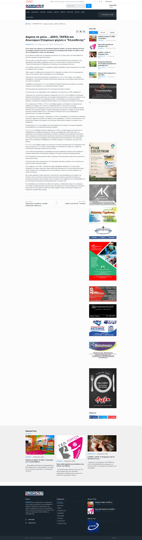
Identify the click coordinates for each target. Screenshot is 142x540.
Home (29, 24)
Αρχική (28, 12)
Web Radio (31, 519)
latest (93, 32)
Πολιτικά (77, 12)
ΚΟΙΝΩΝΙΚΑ (101, 40)
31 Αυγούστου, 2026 (38, 457)
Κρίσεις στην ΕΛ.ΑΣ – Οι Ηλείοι (75, 202)
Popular (103, 32)
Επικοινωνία (32, 523)
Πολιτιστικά (70, 12)
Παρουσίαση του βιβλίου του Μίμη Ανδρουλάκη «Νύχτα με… (36, 203)
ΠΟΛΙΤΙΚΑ (60, 518)
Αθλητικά (63, 12)
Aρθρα (83, 12)
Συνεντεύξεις (29, 17)
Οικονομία (49, 12)
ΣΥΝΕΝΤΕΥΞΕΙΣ (61, 523)
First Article (101, 67)
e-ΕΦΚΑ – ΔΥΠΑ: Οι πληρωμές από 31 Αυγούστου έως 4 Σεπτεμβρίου (52, 1)
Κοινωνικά (42, 12)
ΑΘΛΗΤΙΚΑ (60, 505)
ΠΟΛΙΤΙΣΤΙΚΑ (61, 521)
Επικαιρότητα (35, 12)
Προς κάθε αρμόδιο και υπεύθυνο (105, 509)
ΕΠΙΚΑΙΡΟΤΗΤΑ (37, 24)
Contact (114, 538)
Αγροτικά (56, 12)
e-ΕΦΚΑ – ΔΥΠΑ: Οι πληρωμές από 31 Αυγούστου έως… (101, 458)
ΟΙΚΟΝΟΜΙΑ (60, 516)
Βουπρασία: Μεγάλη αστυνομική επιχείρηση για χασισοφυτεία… (107, 63)
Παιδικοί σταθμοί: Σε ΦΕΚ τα (103, 502)
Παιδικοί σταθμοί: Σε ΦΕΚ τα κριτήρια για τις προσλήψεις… (39, 461)
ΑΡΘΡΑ (59, 508)
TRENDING (112, 32)
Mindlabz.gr (49, 538)
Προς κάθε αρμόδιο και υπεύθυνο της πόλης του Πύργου (70, 465)
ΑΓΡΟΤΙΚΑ (60, 503)
